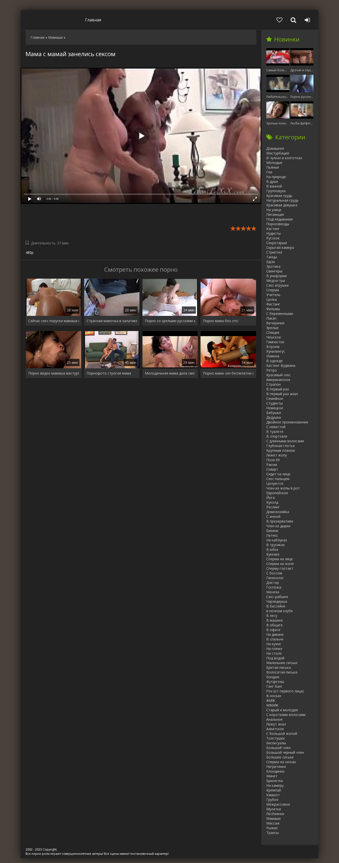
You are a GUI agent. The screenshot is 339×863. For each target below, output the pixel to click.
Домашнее (275, 148)
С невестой (275, 426)
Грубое (272, 799)
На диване (275, 634)
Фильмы (273, 308)
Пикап (271, 318)
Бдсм (270, 261)
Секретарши (276, 242)
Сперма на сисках (281, 761)
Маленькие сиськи (281, 662)
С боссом (274, 573)
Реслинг (273, 507)
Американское (278, 379)
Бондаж (272, 677)
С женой (273, 516)
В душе (272, 181)
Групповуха (276, 190)
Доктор (272, 582)
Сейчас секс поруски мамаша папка (53, 320)
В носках (273, 695)
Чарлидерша (276, 601)
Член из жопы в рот (283, 488)
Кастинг (273, 228)
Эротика (273, 266)
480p (30, 252)
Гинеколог (275, 577)
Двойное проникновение (287, 422)
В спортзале (276, 436)
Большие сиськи (280, 757)
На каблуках (276, 540)
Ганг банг (274, 686)
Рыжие (272, 827)
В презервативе (279, 521)
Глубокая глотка (280, 445)
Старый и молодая (282, 710)
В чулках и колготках (284, 157)
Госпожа (273, 587)
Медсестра (275, 280)
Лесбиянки (275, 813)
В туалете (274, 431)
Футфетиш (275, 681)
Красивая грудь (279, 195)
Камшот (273, 794)
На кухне (273, 643)
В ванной (274, 186)
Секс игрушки (277, 285)
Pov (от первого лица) (285, 691)
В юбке (272, 549)
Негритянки (276, 766)
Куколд (272, 502)
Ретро (271, 370)
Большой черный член (285, 752)
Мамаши (273, 818)
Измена (272, 356)
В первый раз (277, 389)
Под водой (275, 658)
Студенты (274, 403)
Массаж (273, 823)
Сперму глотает (279, 568)
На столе (274, 653)
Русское (273, 238)
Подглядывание (279, 219)
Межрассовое (278, 804)
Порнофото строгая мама (109, 373)
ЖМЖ (270, 700)
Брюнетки (274, 780)
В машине (274, 620)
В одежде (274, 360)
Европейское (277, 492)
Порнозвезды (277, 224)
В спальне (274, 639)
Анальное (274, 719)
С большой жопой (281, 733)
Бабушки (273, 412)
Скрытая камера (280, 247)
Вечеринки (275, 323)
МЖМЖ (272, 705)
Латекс (272, 535)
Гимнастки (275, 341)
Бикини (272, 530)
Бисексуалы (276, 743)
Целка (271, 299)
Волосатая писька (281, 672)
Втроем (272, 346)
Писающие (275, 214)
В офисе (273, 629)
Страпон (273, 384)
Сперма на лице (279, 559)
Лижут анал (276, 724)
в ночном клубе (279, 610)
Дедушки (273, 417)
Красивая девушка (281, 205)
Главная (93, 20)
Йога (270, 497)
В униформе (276, 275)
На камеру (275, 785)
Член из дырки (278, 526)
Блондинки (275, 771)
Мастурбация (277, 153)
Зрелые (272, 327)
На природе (276, 176)
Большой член (278, 747)
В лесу (271, 615)
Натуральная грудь (282, 200)
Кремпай (273, 790)
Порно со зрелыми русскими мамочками (170, 320)
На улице (273, 209)
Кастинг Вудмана (280, 365)
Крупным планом (280, 450)
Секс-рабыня (277, 596)
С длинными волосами (285, 441)
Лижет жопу (276, 455)
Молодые (274, 162)
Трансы (272, 832)
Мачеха (272, 592)
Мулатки (273, 809)
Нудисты (273, 233)
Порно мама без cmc (220, 320)
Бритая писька (278, 667)
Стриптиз (274, 252)
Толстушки (275, 738)
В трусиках (275, 544)
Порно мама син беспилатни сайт (228, 373)
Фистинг (273, 304)
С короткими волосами (285, 714)
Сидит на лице (278, 474)
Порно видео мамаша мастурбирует (53, 373)
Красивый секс (278, 375)
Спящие (272, 332)
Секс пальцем (277, 478)
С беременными (279, 313)
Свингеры (274, 271)
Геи (269, 172)
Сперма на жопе (280, 563)
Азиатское (275, 728)
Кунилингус (275, 351)
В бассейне (275, 606)
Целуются (274, 483)
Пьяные (272, 167)
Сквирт (272, 469)
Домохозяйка (277, 511)
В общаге (274, 625)
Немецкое (274, 408)
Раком (271, 464)
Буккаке (272, 554)
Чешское (273, 337)
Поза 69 (273, 459)
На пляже (274, 648)
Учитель (273, 294)
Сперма (272, 290)
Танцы (271, 257)
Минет (271, 776)
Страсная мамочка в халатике (112, 320)
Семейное (274, 398)
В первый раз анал (282, 393)
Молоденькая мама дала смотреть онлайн (170, 373)
